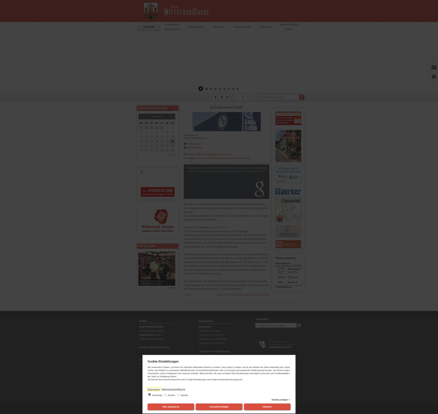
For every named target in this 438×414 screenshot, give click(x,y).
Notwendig (157, 395)
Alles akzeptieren (170, 407)
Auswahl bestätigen (219, 407)
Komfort (171, 395)
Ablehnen (267, 407)
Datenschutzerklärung (173, 389)
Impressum (154, 389)
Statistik (184, 395)
